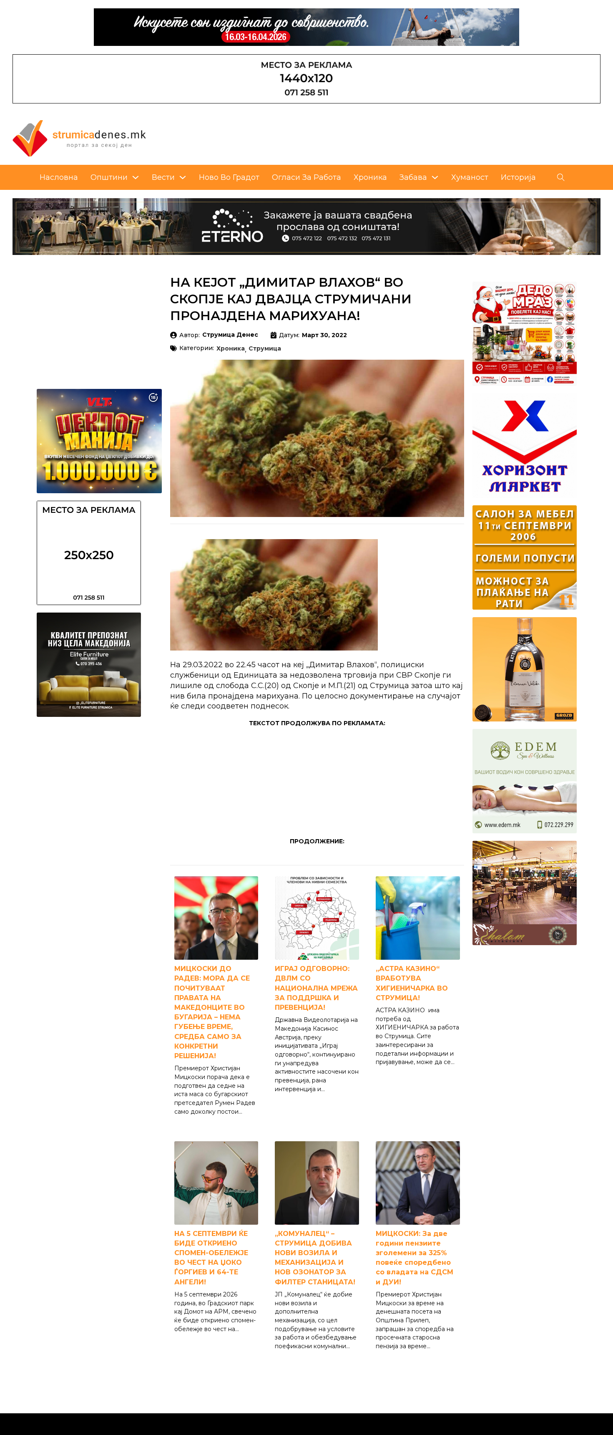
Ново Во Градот (229, 177)
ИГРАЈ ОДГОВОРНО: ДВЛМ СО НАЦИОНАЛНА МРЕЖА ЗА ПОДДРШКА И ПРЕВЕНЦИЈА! (316, 988)
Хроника (370, 177)
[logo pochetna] (79, 137)
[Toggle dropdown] (135, 177)
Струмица (265, 349)
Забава (413, 177)
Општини (109, 177)
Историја (518, 177)
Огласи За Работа (306, 177)
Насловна (59, 177)
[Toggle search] (560, 177)
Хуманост (469, 177)
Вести (163, 177)
